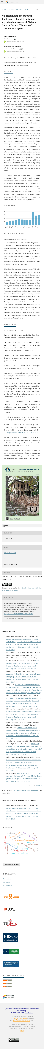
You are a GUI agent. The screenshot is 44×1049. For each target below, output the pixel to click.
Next (38, 786)
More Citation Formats (14, 618)
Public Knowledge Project (21, 1021)
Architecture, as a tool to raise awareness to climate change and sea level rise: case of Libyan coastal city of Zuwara (23, 641)
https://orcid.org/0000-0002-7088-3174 (15, 51)
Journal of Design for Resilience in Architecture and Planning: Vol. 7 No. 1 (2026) (23, 768)
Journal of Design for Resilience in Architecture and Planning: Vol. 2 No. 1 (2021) (22, 647)
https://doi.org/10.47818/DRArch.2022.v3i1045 (21, 58)
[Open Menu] (2, 2)
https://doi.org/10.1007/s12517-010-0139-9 (22, 433)
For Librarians (7, 885)
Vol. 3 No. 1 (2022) (22, 10)
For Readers (7, 879)
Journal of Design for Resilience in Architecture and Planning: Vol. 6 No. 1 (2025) (22, 679)
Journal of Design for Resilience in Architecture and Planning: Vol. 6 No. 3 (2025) (22, 717)
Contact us (29, 1013)
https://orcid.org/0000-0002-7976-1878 (15, 41)
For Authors (7, 882)
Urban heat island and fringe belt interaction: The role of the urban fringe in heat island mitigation (23, 746)
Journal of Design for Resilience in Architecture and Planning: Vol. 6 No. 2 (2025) (24, 751)
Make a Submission (12, 865)
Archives (11, 10)
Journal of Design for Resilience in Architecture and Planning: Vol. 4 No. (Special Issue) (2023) (22, 666)
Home (4, 10)
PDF (6, 526)
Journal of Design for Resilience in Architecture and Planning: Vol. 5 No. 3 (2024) (23, 735)
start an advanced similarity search (26, 790)
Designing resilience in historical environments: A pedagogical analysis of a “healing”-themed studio (23, 701)
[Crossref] (8, 998)
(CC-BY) (22, 1031)
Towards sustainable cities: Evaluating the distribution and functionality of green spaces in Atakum (23, 730)
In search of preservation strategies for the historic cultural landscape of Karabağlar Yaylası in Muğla (23, 687)
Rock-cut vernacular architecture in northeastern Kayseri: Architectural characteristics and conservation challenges (23, 762)
